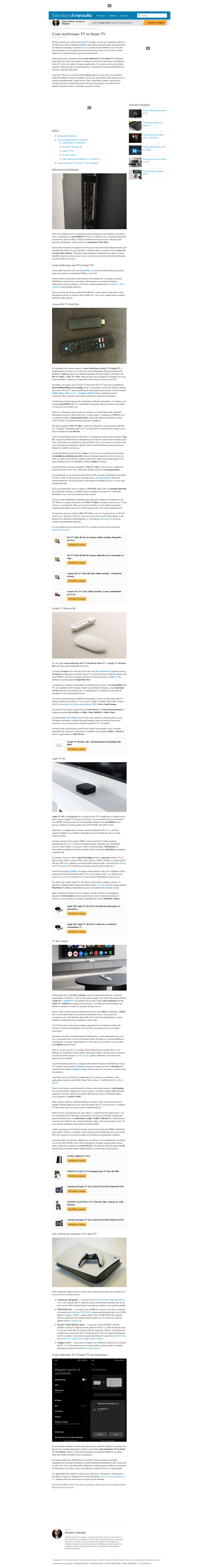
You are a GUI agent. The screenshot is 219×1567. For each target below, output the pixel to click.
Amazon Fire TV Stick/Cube (73, 142)
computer (56, 286)
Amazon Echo (104, 477)
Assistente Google (78, 1069)
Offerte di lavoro (118, 1560)
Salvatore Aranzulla (59, 37)
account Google (82, 1055)
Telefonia (113, 15)
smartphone (113, 284)
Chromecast (104, 671)
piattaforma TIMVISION (81, 1312)
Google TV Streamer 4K (72, 146)
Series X (60, 1302)
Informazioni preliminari (66, 135)
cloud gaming (72, 704)
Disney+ (74, 393)
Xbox (116, 1299)
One (121, 1299)
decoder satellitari (96, 1338)
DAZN (91, 393)
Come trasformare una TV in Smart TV (73, 140)
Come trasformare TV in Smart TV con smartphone (77, 163)
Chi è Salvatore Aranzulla (70, 1560)
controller (100, 884)
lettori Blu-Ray (120, 1335)
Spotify (55, 1082)
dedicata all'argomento (61, 529)
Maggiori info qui (94, 1348)
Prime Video (64, 393)
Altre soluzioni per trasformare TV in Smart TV (81, 159)
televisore (86, 47)
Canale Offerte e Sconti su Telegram (73, 22)
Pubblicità (108, 1560)
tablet (122, 284)
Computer (101, 15)
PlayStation (93, 1299)
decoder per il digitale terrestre (72, 1338)
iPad (56, 865)
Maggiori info (76, 1320)
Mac (64, 865)
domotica (106, 518)
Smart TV (84, 41)
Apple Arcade (113, 887)
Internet (124, 15)
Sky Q (103, 1327)
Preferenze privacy (152, 1560)
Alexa (61, 420)
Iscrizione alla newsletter (88, 1560)
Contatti (101, 1560)
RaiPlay (119, 1080)
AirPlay (73, 871)
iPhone (123, 863)
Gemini (73, 717)
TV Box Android (69, 154)
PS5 (106, 1299)
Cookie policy (140, 1560)
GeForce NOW (90, 704)
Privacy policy (129, 1560)
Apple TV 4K (68, 150)
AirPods (65, 876)
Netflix (55, 393)
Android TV (68, 1000)
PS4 (101, 1299)
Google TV (112, 676)
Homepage (56, 1560)
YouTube (82, 393)
